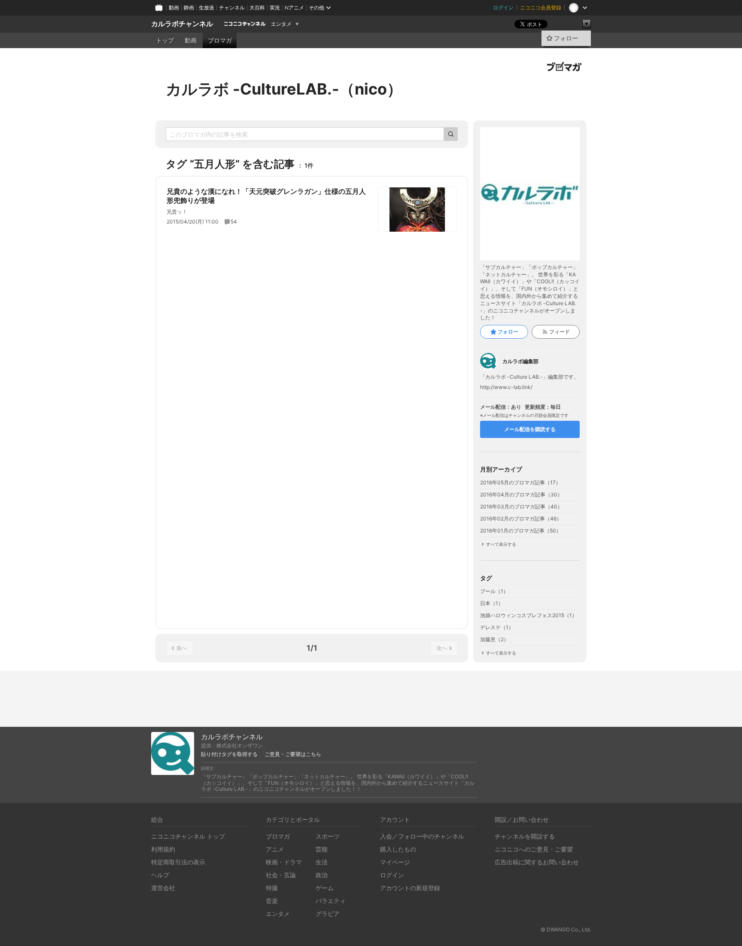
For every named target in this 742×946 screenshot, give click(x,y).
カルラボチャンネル (182, 24)
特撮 (272, 887)
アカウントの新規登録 (410, 887)
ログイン (503, 7)
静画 (189, 7)
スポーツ (328, 836)
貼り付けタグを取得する (229, 754)
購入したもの (398, 849)
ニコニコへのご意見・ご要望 (534, 849)
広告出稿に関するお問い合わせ (537, 862)
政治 (322, 875)
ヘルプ (160, 875)
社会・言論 (281, 875)
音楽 (272, 900)
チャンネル (232, 7)
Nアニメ (294, 7)
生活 (322, 862)
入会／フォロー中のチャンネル (422, 836)
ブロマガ (220, 40)
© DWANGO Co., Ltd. (566, 929)
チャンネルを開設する (525, 836)
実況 (275, 7)
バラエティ (331, 900)
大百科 (257, 7)
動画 (174, 7)
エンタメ (281, 24)
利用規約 (163, 849)
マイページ (395, 862)
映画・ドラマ (284, 862)
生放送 (206, 7)
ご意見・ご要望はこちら (293, 754)
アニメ (275, 849)
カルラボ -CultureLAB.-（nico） (284, 89)
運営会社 (163, 887)
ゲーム (325, 887)
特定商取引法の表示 (178, 862)
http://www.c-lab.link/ (506, 387)
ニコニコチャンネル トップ (188, 836)
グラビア (328, 913)
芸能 (322, 849)
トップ (165, 40)
